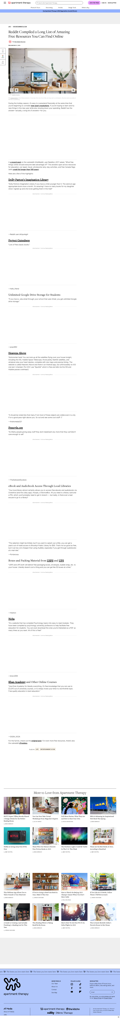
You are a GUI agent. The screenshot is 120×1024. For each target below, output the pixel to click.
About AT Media (9, 1012)
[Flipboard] (80, 992)
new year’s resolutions (40, 106)
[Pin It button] (16, 90)
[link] (17, 818)
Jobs (5, 1015)
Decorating (49, 7)
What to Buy (85, 7)
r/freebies (23, 743)
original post (36, 741)
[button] (73, 90)
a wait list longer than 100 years (25, 169)
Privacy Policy (108, 998)
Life (9, 26)
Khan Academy (17, 682)
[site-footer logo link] (8, 1009)
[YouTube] (72, 992)
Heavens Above (17, 353)
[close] (118, 1017)
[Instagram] (72, 984)
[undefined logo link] (19, 3)
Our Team (55, 983)
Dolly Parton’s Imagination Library (28, 180)
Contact (54, 989)
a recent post (15, 162)
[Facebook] (72, 988)
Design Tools (72, 7)
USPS (50, 560)
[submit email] (112, 992)
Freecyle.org (15, 427)
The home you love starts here (36, 971)
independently (14, 98)
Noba (11, 619)
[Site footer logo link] (26, 986)
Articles (60, 7)
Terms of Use (97, 998)
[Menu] (5, 3)
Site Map (54, 992)
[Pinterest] (80, 988)
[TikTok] (80, 984)
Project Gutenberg (19, 240)
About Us (55, 986)
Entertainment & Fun (20, 26)
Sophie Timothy (16, 94)
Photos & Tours (35, 7)
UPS (61, 560)
